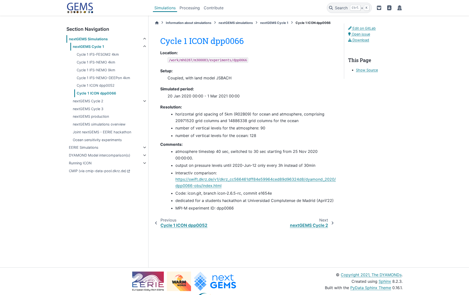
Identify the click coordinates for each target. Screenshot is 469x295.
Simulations (165, 7)
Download (360, 40)
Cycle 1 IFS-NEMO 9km (96, 70)
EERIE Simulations (83, 147)
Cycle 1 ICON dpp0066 (96, 93)
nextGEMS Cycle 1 (88, 46)
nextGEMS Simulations (88, 39)
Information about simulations (188, 23)
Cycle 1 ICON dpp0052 (96, 85)
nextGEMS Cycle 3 (88, 109)
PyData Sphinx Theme (370, 287)
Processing (190, 7)
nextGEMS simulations (236, 23)
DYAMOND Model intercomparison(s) (99, 155)
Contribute (214, 7)
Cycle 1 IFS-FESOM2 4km (98, 54)
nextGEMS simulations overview (99, 124)
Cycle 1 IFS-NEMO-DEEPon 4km (103, 78)
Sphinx (385, 281)
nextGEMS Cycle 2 (88, 101)
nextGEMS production (91, 116)
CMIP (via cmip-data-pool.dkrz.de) (97, 171)
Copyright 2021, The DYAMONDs (371, 274)
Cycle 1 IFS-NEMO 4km (96, 62)
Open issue (360, 34)
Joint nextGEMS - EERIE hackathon (102, 132)
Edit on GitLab (364, 28)
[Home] (157, 22)
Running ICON (80, 163)
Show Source (367, 70)
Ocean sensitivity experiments (97, 140)
